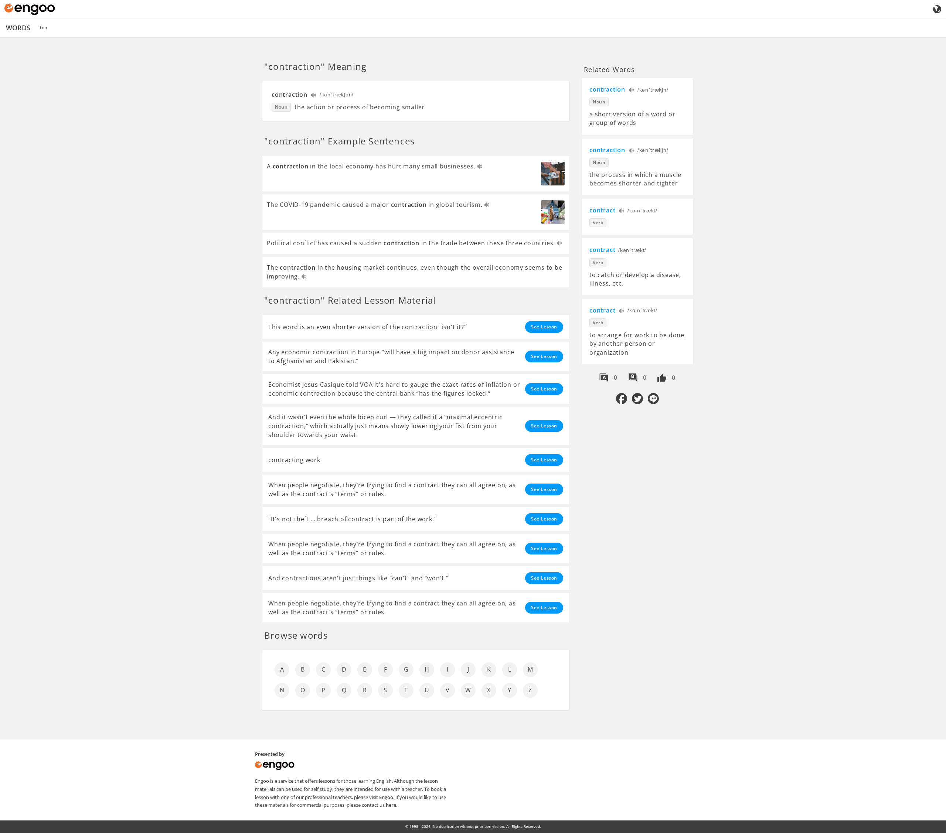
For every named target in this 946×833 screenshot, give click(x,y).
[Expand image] (553, 173)
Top (43, 27)
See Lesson (544, 327)
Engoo (386, 797)
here (391, 805)
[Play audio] (314, 96)
